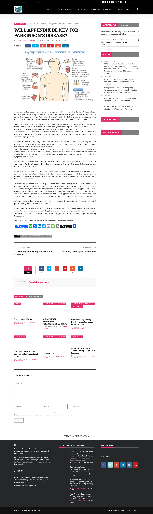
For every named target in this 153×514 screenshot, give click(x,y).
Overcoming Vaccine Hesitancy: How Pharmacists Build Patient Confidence (81, 469)
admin (74, 463)
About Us (37, 510)
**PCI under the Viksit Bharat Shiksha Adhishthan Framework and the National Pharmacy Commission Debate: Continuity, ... (82, 456)
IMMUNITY (48, 353)
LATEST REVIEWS (109, 25)
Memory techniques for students (79, 251)
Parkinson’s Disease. (23, 319)
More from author (35, 296)
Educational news (77, 304)
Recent (62, 445)
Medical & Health (48, 304)
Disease (18, 304)
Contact (17, 510)
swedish (48, 236)
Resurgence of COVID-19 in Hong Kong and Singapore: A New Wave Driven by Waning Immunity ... (81, 482)
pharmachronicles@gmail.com (26, 486)
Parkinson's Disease (36, 236)
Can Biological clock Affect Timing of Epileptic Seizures (83, 350)
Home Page (49, 9)
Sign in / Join (134, 2)
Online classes (123, 9)
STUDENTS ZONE (65, 9)
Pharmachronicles (77, 328)
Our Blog (25, 2)
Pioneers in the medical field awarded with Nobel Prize (26, 353)
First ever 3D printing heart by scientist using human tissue (82, 321)
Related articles (21, 296)
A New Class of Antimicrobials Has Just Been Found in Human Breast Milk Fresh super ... (117, 42)
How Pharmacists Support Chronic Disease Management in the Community (82, 496)
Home (17, 2)
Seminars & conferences (101, 9)
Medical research (20, 24)
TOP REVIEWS (124, 25)
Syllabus (82, 9)
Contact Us (36, 2)
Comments (81, 445)
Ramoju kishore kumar (26, 40)
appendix (24, 236)
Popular (71, 445)
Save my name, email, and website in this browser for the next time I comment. (43, 415)
